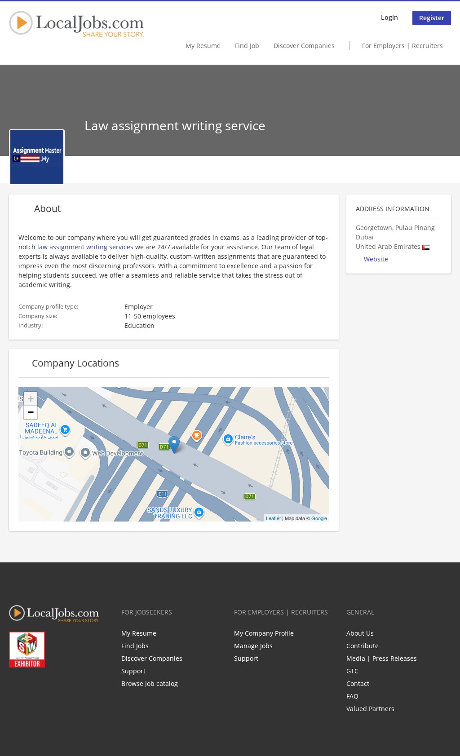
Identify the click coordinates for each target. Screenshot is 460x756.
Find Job (247, 45)
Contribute (362, 645)
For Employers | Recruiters (402, 45)
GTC (352, 671)
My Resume (203, 45)
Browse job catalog (149, 683)
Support (133, 671)
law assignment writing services (85, 247)
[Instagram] (74, 686)
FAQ (352, 696)
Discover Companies (304, 45)
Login (389, 17)
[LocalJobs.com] (76, 24)
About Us (360, 633)
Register (431, 17)
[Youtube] (59, 686)
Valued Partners (370, 708)
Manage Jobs (253, 645)
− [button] (31, 412)
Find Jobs (135, 645)
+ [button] (31, 398)
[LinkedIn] (45, 686)
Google (319, 518)
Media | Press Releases (381, 658)
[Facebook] (15, 686)
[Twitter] (30, 686)
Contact (357, 683)
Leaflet (273, 518)
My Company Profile (264, 633)
